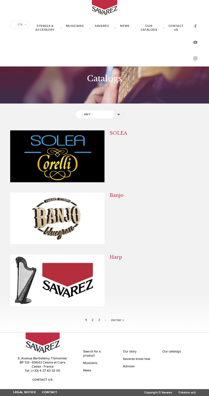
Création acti (187, 392)
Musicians (75, 26)
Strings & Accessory (45, 28)
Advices (129, 366)
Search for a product (92, 353)
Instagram (195, 58)
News (124, 26)
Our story (130, 351)
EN (20, 24)
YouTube (195, 42)
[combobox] (99, 114)
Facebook (195, 26)
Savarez (102, 26)
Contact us (176, 28)
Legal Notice (24, 392)
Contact (49, 392)
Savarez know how (136, 359)
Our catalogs (149, 28)
